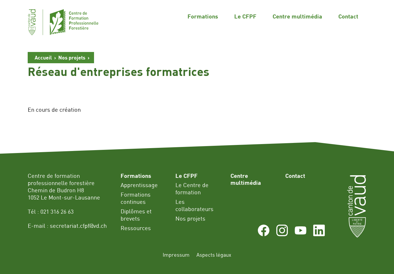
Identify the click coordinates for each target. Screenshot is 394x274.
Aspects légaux (213, 254)
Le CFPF (245, 16)
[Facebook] (263, 234)
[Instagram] (282, 234)
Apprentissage (139, 185)
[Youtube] (300, 234)
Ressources (136, 228)
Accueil (43, 57)
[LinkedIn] (319, 234)
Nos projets (71, 57)
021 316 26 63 (57, 211)
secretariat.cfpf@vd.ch (78, 225)
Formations (202, 16)
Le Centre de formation (192, 188)
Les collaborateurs (194, 205)
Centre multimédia (297, 16)
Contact (348, 16)
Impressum (176, 254)
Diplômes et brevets (136, 215)
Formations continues (136, 198)
